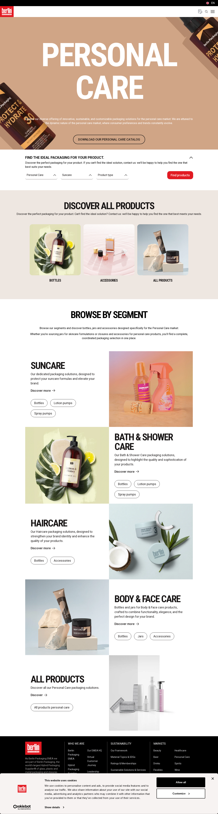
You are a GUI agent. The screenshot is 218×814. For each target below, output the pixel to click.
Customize (179, 793)
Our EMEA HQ (94, 750)
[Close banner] (213, 778)
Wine (177, 770)
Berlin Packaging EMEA (73, 754)
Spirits (178, 763)
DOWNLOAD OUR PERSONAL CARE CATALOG (109, 139)
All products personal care (51, 707)
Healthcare (180, 750)
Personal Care (182, 757)
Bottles (39, 403)
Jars (141, 636)
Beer (156, 757)
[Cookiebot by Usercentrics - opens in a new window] (22, 807)
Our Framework (119, 750)
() (210, 3)
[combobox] (41, 175)
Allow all (181, 782)
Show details (52, 807)
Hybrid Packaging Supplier (73, 769)
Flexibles (158, 770)
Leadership (93, 771)
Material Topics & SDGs (123, 757)
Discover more (41, 390)
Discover (37, 695)
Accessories (62, 560)
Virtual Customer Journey (92, 761)
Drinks (156, 763)
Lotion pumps (63, 403)
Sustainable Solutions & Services (128, 770)
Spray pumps (43, 413)
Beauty (157, 750)
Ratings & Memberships (123, 763)
